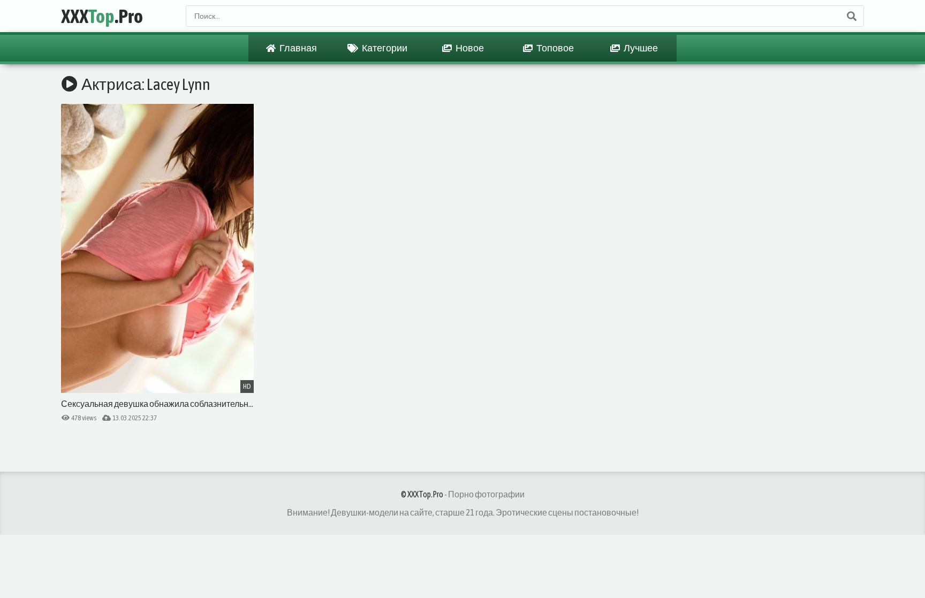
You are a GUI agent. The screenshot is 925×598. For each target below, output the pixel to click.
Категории (384, 48)
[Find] (851, 16)
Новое (469, 48)
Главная (297, 48)
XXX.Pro (102, 16)
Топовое (554, 48)
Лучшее (640, 48)
